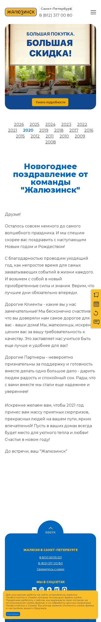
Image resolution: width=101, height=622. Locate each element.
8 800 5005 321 (50, 557)
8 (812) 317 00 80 (55, 15)
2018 (58, 130)
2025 (34, 124)
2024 (50, 124)
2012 (35, 136)
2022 (82, 124)
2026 (19, 124)
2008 (50, 142)
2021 (12, 130)
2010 (64, 136)
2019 (43, 130)
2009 (80, 136)
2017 (73, 130)
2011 (50, 136)
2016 (88, 130)
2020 (28, 130)
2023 (66, 124)
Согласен (13, 614)
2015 (20, 136)
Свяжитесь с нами (50, 569)
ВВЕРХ (50, 531)
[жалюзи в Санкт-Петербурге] (21, 12)
